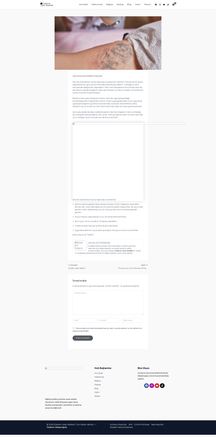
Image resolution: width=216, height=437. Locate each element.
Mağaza (109, 4)
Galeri (138, 4)
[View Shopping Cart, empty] (173, 4)
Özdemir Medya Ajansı (57, 427)
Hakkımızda (96, 4)
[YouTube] (164, 5)
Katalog (120, 4)
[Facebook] (156, 5)
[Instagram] (160, 5)
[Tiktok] (168, 5)
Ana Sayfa (83, 4)
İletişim (147, 4)
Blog (129, 4)
